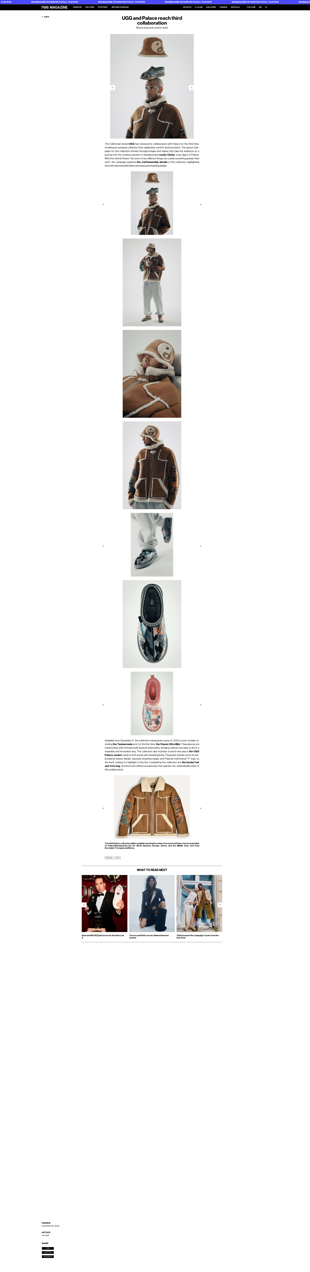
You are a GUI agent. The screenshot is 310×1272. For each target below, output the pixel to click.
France (223, 7)
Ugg (117, 858)
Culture (89, 7)
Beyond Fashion (120, 7)
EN (260, 7)
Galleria (211, 7)
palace (109, 858)
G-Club (199, 7)
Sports (187, 7)
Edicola (235, 7)
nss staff (45, 1235)
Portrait (103, 7)
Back (46, 17)
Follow (251, 7)
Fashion (77, 7)
